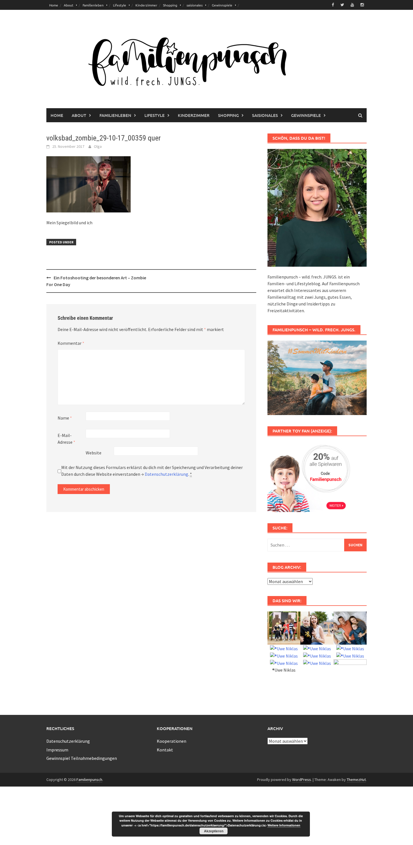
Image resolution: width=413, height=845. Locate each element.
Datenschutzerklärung (166, 474)
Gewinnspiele (222, 5)
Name (65, 418)
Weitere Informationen (283, 825)
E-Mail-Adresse (66, 438)
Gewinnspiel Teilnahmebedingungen (81, 758)
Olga (98, 146)
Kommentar (71, 343)
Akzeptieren (213, 830)
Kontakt (165, 750)
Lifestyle (119, 5)
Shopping (170, 5)
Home (53, 5)
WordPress (301, 779)
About (68, 5)
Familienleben (93, 5)
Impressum (57, 750)
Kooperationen (171, 741)
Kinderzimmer (146, 5)
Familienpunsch (89, 779)
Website (93, 453)
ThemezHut (356, 779)
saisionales (195, 5)
